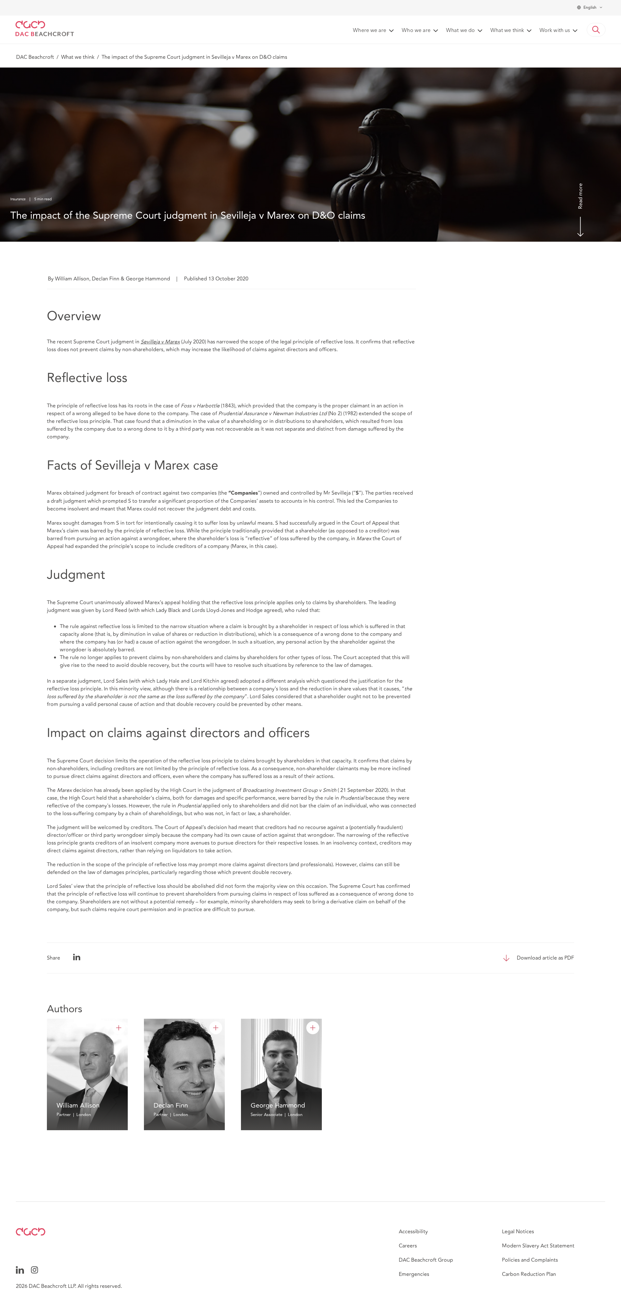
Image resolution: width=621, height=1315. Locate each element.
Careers (408, 1246)
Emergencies (414, 1274)
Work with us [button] (554, 30)
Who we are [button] (416, 30)
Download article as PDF (545, 958)
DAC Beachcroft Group (426, 1260)
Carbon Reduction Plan (529, 1274)
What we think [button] (507, 30)
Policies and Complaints (530, 1260)
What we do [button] (460, 30)
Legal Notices (518, 1232)
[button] (596, 30)
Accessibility (413, 1232)
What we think (77, 57)
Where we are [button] (369, 30)
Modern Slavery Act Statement (538, 1246)
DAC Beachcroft (35, 57)
